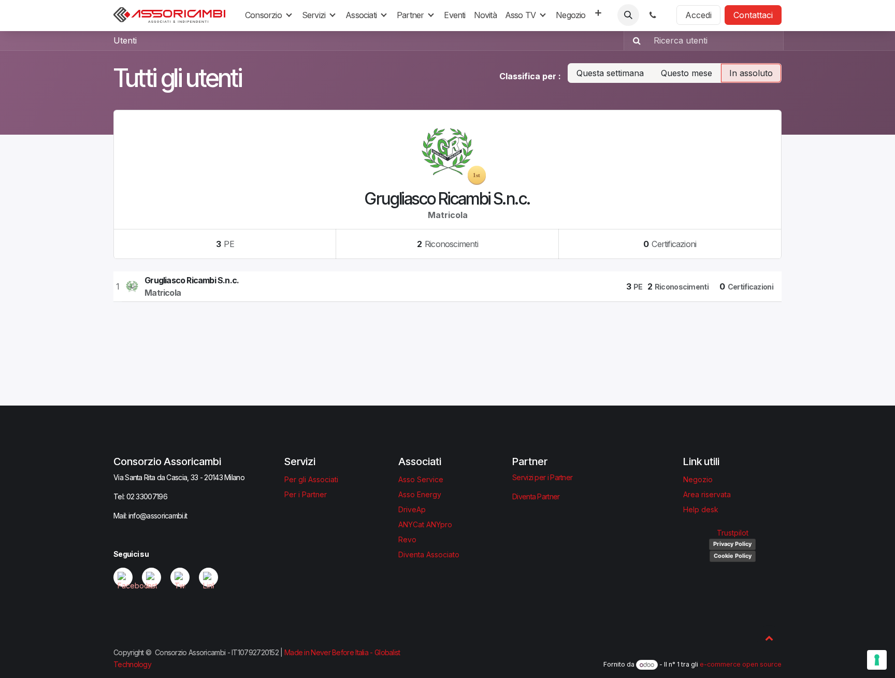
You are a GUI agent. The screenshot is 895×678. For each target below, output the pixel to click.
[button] (628, 15)
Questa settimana (610, 73)
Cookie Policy (733, 555)
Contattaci (753, 15)
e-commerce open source (741, 665)
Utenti (125, 40)
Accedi (698, 15)
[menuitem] (269, 15)
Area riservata (707, 494)
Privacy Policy (732, 543)
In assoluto (751, 73)
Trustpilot (732, 532)
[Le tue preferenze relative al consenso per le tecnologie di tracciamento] (877, 660)
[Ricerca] (633, 40)
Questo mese (686, 73)
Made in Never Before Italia (326, 652)
